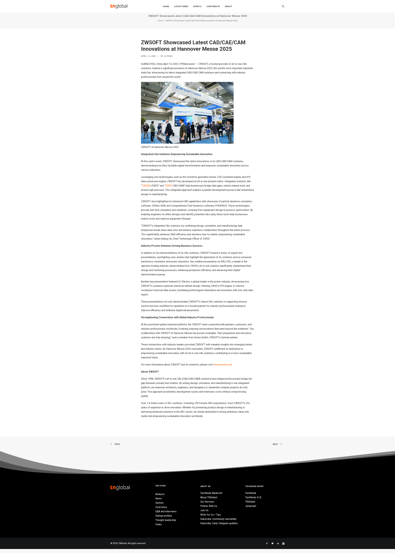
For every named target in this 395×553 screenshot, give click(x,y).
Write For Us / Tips (210, 514)
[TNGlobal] (118, 6)
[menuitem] (166, 6)
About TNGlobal (208, 497)
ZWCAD (146, 185)
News (158, 498)
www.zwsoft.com (222, 364)
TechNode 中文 (253, 497)
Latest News (181, 6)
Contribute (213, 6)
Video (158, 524)
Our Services (207, 501)
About (228, 6)
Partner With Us (208, 506)
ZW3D (168, 185)
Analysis (160, 494)
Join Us (204, 510)
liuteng (168, 56)
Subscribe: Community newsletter (218, 519)
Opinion (159, 502)
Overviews (161, 507)
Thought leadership (165, 520)
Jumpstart (250, 506)
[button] (283, 6)
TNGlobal (250, 501)
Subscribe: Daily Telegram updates (219, 523)
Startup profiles (163, 515)
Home (166, 6)
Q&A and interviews (166, 511)
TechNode (250, 493)
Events (197, 6)
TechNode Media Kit (211, 493)
